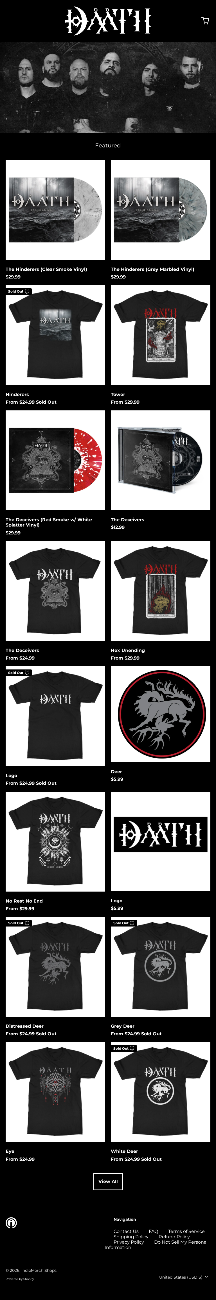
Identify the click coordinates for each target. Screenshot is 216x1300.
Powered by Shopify (20, 1279)
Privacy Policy (129, 1242)
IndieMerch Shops (39, 1270)
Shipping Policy (131, 1236)
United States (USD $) (181, 1277)
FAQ (153, 1231)
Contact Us (126, 1231)
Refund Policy (174, 1236)
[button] (205, 21)
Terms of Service (186, 1231)
